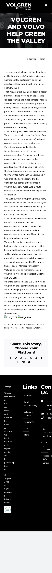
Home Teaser (25, 324)
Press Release (15, 328)
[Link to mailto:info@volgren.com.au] (42, 413)
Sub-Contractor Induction (44, 432)
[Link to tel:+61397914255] (42, 417)
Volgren (38, 328)
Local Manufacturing (26, 404)
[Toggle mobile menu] (46, 4)
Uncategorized (28, 328)
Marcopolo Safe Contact (44, 459)
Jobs (26, 428)
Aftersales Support (26, 414)
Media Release (37, 324)
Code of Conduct (44, 446)
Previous (33, 58)
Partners (26, 395)
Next (42, 58)
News (6, 328)
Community (26, 422)
